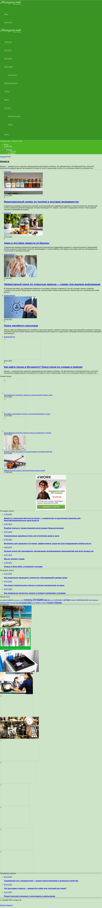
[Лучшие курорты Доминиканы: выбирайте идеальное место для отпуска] (16, 627)
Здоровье (8, 67)
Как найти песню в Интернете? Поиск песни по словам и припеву (43, 367)
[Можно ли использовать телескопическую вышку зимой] (15, 469)
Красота (7, 50)
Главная (3, 156)
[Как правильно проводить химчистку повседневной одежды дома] (15, 393)
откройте (73, 600)
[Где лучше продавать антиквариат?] (19, 738)
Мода (6, 100)
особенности (59, 600)
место (51, 600)
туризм (49, 602)
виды (1, 600)
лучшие (38, 599)
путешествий (14, 602)
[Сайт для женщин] (10, 4)
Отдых (7, 91)
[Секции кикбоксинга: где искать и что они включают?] (16, 849)
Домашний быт (11, 83)
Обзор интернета (14, 116)
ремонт (34, 602)
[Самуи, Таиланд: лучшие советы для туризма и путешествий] (19, 760)
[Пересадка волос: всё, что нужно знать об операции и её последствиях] (14, 805)
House (10, 124)
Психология (12, 75)
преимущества (82, 600)
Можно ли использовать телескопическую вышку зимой (24, 470)
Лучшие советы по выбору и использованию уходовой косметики (28, 452)
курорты (28, 599)
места (46, 600)
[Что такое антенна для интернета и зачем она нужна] (18, 782)
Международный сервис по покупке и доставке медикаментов (41, 201)
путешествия (25, 602)
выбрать (10, 600)
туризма (57, 602)
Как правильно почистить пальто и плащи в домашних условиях (27, 433)
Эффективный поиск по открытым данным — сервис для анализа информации (52, 284)
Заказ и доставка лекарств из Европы (26, 243)
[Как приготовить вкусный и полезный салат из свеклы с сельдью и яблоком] (15, 827)
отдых (67, 599)
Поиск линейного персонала (21, 325)
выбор (5, 600)
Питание (8, 58)
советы (43, 602)
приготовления (93, 600)
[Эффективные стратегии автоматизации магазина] (16, 693)
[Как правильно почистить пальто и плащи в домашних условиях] (15, 431)
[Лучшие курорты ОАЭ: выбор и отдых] (16, 716)
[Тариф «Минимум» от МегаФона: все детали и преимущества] (16, 872)
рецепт (38, 602)
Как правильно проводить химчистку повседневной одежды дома (28, 395)
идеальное (17, 600)
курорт (21, 600)
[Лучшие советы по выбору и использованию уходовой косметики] (15, 450)
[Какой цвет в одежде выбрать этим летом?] (15, 649)
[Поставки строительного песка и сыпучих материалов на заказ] (15, 412)
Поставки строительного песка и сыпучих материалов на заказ (27, 414)
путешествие (5, 602)
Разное (7, 108)
